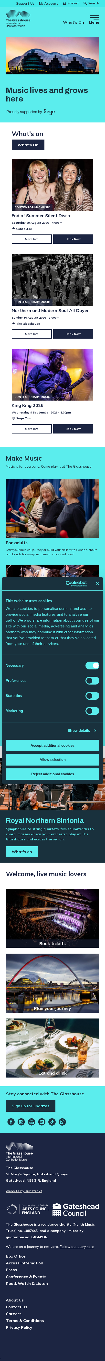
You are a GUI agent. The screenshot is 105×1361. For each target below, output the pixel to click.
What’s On (73, 22)
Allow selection (53, 759)
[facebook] (11, 1122)
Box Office (16, 1256)
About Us (15, 1300)
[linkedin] (41, 1122)
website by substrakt (24, 1191)
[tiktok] (52, 1122)
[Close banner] (97, 583)
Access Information (24, 1262)
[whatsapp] (62, 1122)
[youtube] (31, 1122)
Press (11, 1269)
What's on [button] (22, 851)
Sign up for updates (31, 1105)
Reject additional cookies (52, 774)
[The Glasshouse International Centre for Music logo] (18, 19)
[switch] (92, 681)
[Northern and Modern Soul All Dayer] (52, 296)
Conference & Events (26, 1276)
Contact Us (16, 1306)
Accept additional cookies (52, 745)
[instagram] (21, 1122)
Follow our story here (77, 1246)
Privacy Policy (19, 1327)
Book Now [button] (73, 239)
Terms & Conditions (25, 1320)
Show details (79, 730)
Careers (13, 1313)
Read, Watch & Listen (27, 1283)
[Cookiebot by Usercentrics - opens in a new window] (66, 584)
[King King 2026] (52, 391)
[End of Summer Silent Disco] (52, 201)
